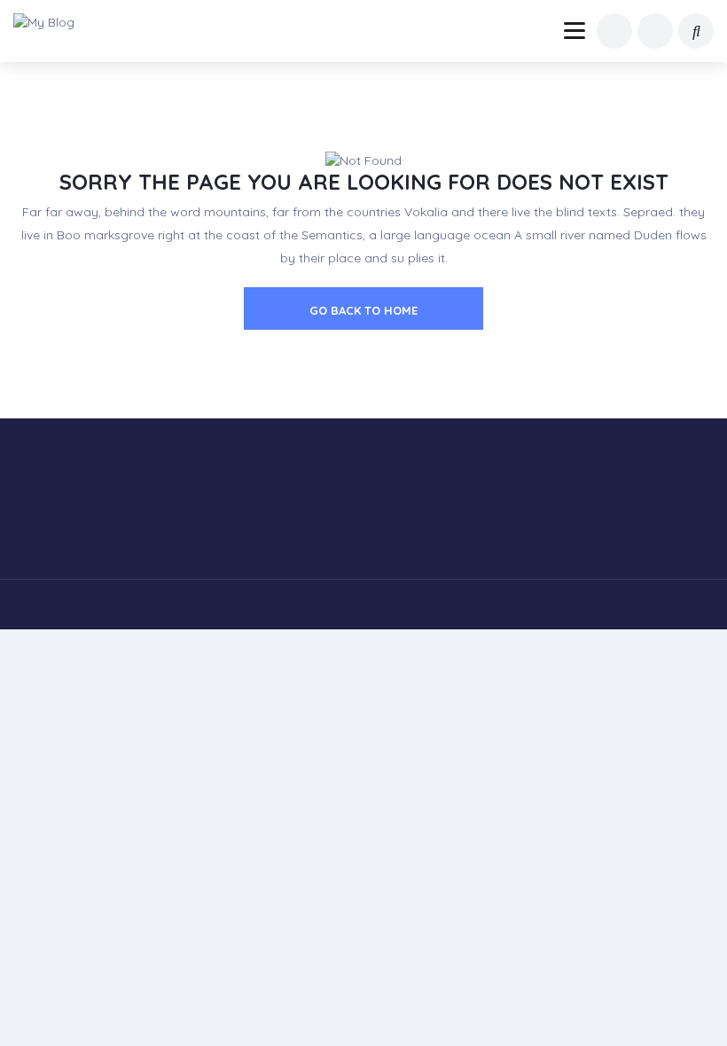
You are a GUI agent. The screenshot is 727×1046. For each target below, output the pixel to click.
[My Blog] (55, 22)
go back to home (363, 310)
